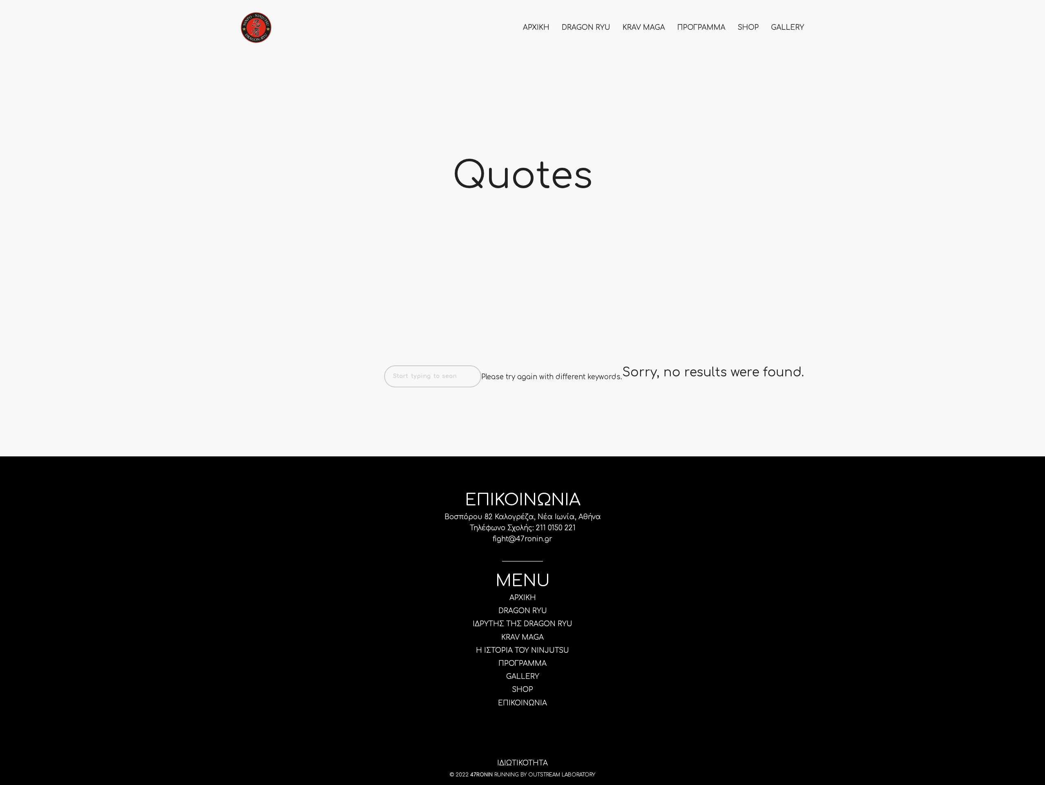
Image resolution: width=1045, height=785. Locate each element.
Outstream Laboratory (561, 775)
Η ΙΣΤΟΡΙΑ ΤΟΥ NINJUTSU (522, 650)
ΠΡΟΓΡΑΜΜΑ (701, 27)
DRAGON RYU (586, 27)
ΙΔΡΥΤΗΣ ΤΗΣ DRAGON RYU (522, 624)
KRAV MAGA (644, 27)
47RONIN (481, 775)
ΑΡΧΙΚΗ (536, 27)
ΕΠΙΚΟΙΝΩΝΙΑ (522, 703)
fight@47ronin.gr (522, 539)
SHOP (748, 27)
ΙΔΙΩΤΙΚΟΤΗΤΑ (522, 763)
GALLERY (787, 27)
